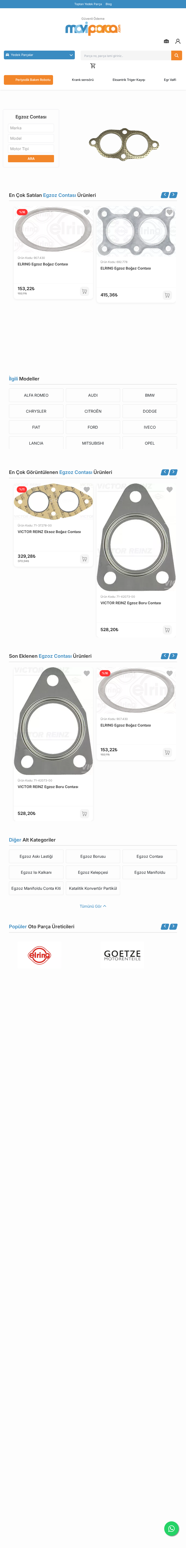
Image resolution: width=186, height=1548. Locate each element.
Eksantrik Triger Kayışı (129, 80)
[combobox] (31, 128)
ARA (31, 158)
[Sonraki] (173, 195)
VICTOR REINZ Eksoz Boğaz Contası (49, 531)
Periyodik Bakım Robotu (33, 80)
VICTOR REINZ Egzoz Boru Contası (131, 603)
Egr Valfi (170, 80)
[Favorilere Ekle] (87, 212)
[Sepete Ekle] (84, 291)
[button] (39, 55)
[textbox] (17, 127)
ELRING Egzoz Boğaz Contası (43, 264)
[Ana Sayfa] (93, 29)
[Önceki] (165, 195)
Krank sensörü (83, 80)
